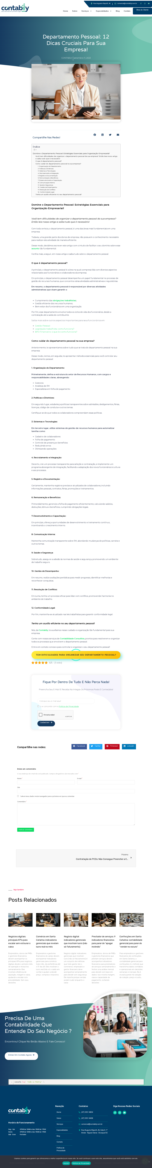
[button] (94, 135)
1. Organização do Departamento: (49, 166)
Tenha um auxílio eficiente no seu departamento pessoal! (59, 194)
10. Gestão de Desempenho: (47, 187)
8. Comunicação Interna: (46, 183)
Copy (141, 1081)
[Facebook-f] (140, 3)
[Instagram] (144, 3)
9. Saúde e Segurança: (45, 185)
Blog (118, 11)
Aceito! (66, 1163)
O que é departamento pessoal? (49, 161)
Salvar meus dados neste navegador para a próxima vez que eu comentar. (47, 796)
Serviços (85, 11)
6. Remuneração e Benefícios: (48, 178)
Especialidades (102, 11)
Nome (19, 778)
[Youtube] (148, 3)
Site (18, 787)
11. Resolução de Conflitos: (47, 190)
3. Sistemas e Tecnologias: (47, 171)
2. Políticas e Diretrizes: (46, 169)
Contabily (43, 630)
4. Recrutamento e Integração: (48, 173)
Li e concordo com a (59, 706)
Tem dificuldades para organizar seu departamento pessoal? (76, 655)
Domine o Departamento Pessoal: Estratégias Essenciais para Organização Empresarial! (71, 153)
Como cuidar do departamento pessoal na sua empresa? (59, 164)
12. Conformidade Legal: (46, 192)
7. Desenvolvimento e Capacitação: (50, 180)
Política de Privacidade (81, 1163)
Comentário (22, 801)
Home (65, 11)
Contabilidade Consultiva (72, 639)
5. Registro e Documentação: (48, 176)
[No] (149, 1162)
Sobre (74, 11)
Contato (127, 11)
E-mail (79, 778)
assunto (35, 248)
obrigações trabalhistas (64, 300)
